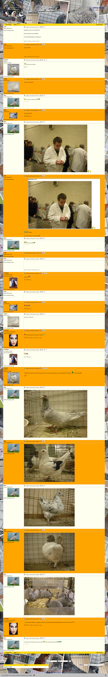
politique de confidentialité (65, 671)
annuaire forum (55, 671)
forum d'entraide (47, 671)
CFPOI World (8, 20)
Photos (13, 20)
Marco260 (98, 10)
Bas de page (8, 24)
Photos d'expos (20, 20)
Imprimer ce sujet (8, 667)
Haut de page (8, 652)
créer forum (40, 671)
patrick (102, 10)
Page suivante (99, 24)
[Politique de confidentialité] (34, 675)
